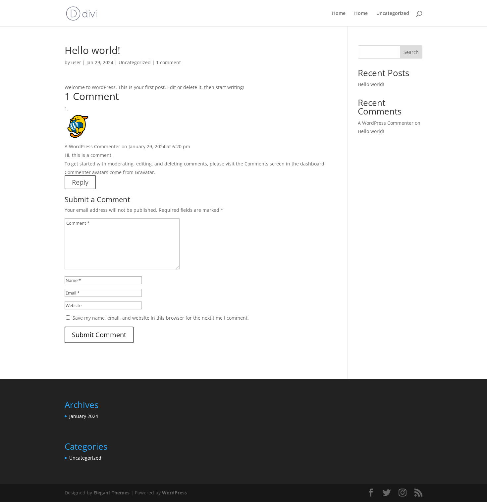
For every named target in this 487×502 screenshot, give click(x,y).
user (76, 62)
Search (411, 52)
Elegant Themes (111, 492)
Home (339, 13)
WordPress (174, 492)
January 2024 (83, 416)
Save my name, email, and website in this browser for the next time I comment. (161, 318)
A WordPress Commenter (92, 146)
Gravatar (144, 172)
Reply (80, 182)
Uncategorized (392, 13)
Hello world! (371, 84)
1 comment (168, 62)
